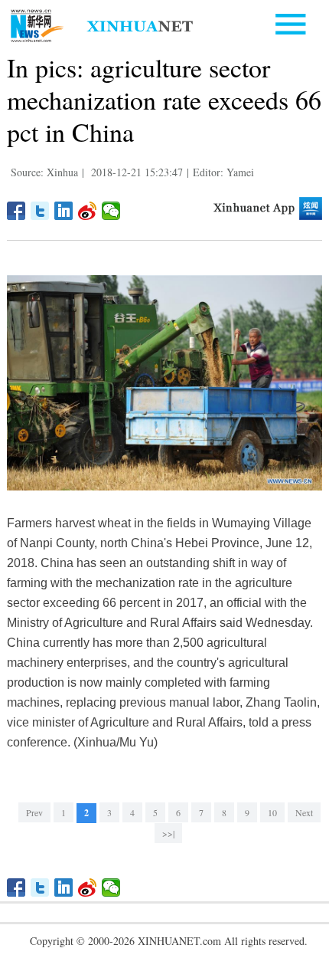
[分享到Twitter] (40, 211)
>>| (168, 833)
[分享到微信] (111, 211)
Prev (34, 812)
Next (304, 812)
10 (272, 812)
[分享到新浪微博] (87, 211)
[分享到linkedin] (63, 211)
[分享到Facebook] (16, 211)
